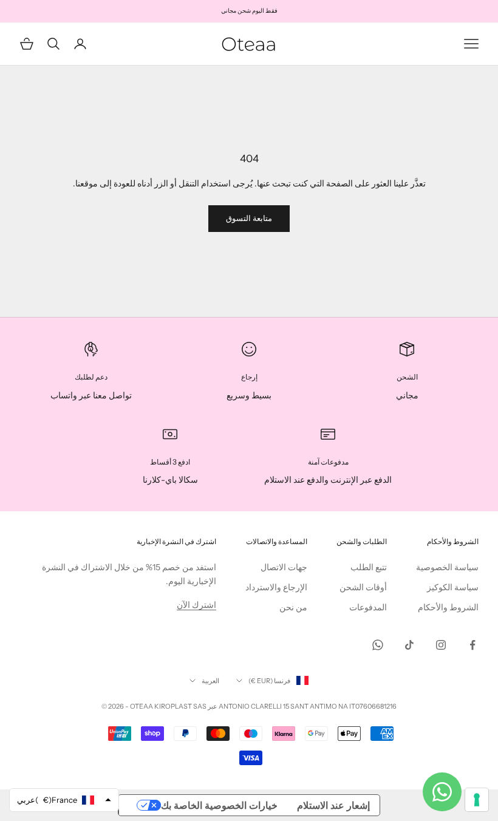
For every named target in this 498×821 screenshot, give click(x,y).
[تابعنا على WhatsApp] (378, 645)
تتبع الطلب (368, 567)
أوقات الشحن (363, 587)
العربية (210, 680)
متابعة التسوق (249, 218)
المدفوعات (368, 607)
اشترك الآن (196, 604)
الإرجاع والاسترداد (276, 587)
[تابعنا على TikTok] (409, 645)
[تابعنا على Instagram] (441, 645)
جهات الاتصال (284, 567)
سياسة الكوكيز (453, 587)
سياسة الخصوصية (447, 567)
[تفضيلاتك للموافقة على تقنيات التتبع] (476, 799)
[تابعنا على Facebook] (472, 645)
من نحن (293, 607)
